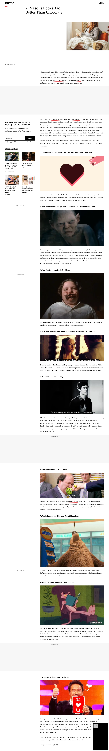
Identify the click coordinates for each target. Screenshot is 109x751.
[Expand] (94, 724)
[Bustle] (9, 3)
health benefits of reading (69, 501)
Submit (30, 138)
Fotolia (48, 745)
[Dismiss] (106, 724)
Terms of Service (30, 141)
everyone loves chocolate (52, 125)
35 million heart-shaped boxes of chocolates (65, 119)
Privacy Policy (10, 142)
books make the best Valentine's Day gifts (67, 80)
